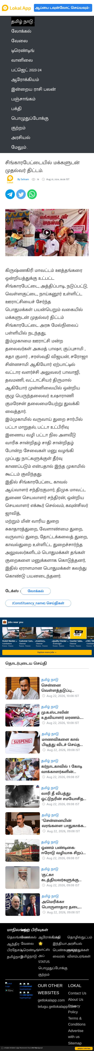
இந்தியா (60, 944)
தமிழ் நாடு (22, 21)
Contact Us (77, 993)
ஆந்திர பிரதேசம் (14, 947)
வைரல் (59, 956)
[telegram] (10, 195)
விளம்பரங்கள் (78, 956)
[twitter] (21, 195)
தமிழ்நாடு (15, 957)
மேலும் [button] (18, 147)
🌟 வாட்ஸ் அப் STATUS (44, 953)
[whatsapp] (32, 195)
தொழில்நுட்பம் (79, 937)
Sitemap (75, 1043)
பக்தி (57, 937)
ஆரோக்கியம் (49, 937)
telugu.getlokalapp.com (57, 1006)
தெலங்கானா (18, 937)
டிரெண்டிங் (30, 950)
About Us (75, 999)
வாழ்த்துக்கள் (78, 950)
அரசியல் (74, 944)
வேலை (27, 944)
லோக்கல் (28, 937)
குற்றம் (44, 974)
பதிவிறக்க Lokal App (83, 1048)
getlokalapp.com (51, 1000)
